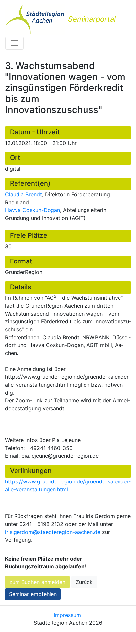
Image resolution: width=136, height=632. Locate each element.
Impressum (67, 615)
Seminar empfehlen (33, 594)
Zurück (84, 582)
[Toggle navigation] (14, 43)
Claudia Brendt (23, 194)
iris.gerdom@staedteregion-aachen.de (52, 532)
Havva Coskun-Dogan (32, 210)
